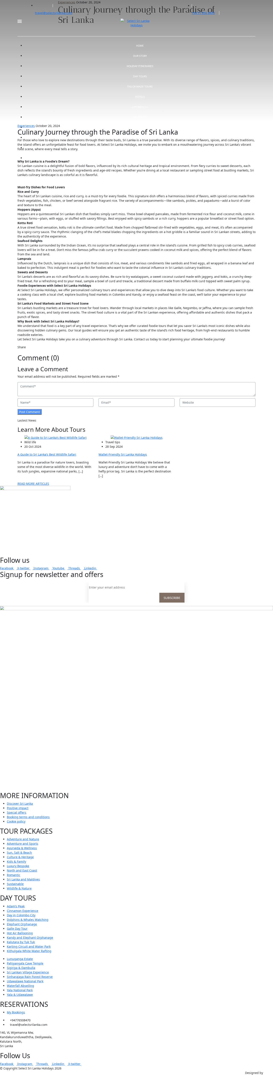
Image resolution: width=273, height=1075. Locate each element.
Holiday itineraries (140, 66)
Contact (140, 158)
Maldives (140, 117)
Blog (139, 138)
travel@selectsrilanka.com (53, 13)
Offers (139, 127)
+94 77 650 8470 (203, 13)
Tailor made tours (140, 86)
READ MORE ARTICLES (33, 484)
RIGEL (268, 1073)
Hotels (140, 97)
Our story (140, 56)
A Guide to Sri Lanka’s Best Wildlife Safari (46, 454)
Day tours (140, 76)
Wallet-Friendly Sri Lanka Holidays (123, 454)
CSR (140, 148)
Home (140, 45)
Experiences (140, 107)
